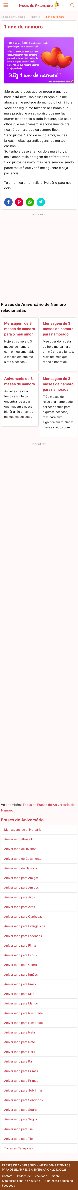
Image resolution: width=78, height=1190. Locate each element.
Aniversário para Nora (19, 1052)
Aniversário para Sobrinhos (23, 1100)
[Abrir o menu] (6, 5)
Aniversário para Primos (21, 1081)
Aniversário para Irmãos (21, 974)
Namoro (35, 16)
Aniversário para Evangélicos (24, 926)
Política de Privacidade (32, 1176)
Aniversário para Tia (18, 1129)
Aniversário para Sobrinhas (23, 1090)
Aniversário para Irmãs (20, 984)
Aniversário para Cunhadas (23, 916)
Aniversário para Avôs (19, 897)
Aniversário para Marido (21, 1003)
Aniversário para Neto (19, 1042)
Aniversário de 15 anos (20, 849)
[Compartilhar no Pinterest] (19, 202)
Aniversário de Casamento (23, 859)
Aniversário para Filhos (20, 955)
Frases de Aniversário (13, 16)
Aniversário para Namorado (23, 1023)
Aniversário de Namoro (20, 868)
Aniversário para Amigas (21, 878)
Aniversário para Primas (21, 1071)
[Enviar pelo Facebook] (8, 202)
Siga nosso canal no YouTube (21, 1180)
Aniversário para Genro (20, 965)
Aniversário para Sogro (20, 1119)
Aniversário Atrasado (19, 839)
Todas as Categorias (18, 1148)
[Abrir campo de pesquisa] (72, 5)
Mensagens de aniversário (23, 829)
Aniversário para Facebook (23, 936)
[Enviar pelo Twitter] (41, 202)
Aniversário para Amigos (21, 887)
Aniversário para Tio (18, 1139)
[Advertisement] (39, 256)
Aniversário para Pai (18, 1061)
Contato (7, 1176)
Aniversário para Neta (19, 1032)
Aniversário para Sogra (20, 1110)
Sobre (56, 1176)
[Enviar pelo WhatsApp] (30, 202)
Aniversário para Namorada (23, 1013)
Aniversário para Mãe (19, 994)
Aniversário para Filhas (20, 945)
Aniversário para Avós (19, 907)
